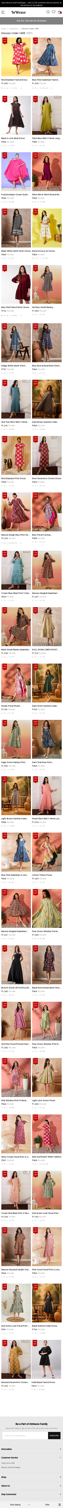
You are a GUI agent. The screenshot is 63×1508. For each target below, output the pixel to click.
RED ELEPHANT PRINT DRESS (46, 1157)
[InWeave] (18, 12)
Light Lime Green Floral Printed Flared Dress (43, 1100)
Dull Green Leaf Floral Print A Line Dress (15, 1326)
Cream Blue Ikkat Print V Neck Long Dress (15, 593)
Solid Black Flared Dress (43, 1382)
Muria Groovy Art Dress (43, 251)
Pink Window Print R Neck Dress (13, 1100)
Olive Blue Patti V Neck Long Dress (45, 138)
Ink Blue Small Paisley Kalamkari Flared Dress (43, 307)
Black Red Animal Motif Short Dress (46, 988)
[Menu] (3, 12)
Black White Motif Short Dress (16, 251)
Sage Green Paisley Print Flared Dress (13, 762)
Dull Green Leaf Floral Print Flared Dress (45, 1213)
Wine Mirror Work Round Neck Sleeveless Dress (47, 194)
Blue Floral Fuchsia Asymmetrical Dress (42, 535)
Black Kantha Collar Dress (44, 1326)
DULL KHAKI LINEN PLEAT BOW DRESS (44, 649)
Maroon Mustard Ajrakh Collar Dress (15, 1269)
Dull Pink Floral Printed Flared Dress (15, 1044)
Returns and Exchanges (11, 1467)
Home (3, 29)
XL (12, 88)
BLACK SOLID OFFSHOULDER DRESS (16, 988)
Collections (14, 29)
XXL (15, 88)
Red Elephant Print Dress (13, 478)
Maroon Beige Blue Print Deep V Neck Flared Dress (16, 535)
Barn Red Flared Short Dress (15, 307)
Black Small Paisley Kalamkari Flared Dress (15, 649)
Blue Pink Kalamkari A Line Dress (14, 875)
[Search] (46, 12)
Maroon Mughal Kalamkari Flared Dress (44, 593)
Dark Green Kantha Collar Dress (44, 706)
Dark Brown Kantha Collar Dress (44, 422)
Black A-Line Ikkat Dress (13, 138)
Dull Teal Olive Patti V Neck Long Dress (14, 422)
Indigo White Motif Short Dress (13, 366)
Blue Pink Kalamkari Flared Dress (45, 80)
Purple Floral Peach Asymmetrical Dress (11, 706)
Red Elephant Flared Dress (14, 80)
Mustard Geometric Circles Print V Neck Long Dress (14, 1382)
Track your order (8, 1463)
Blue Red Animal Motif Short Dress (46, 366)
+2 (21, 316)
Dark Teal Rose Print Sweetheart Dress (42, 762)
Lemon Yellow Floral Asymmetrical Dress (42, 875)
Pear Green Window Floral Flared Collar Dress (44, 931)
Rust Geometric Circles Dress (46, 478)
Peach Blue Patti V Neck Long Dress (46, 818)
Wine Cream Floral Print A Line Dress (16, 1157)
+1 (21, 88)
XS (2, 88)
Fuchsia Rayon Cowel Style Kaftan (14, 194)
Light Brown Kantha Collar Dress (14, 818)
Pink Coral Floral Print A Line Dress (45, 1269)
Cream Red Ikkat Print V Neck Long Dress (15, 1213)
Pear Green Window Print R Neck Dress (45, 1044)
